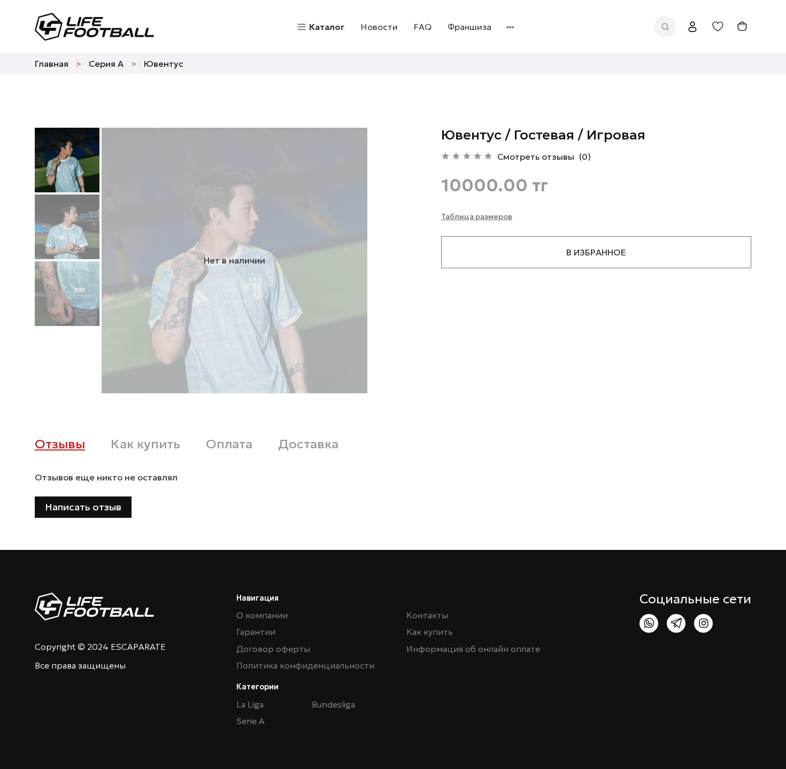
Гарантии (255, 632)
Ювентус (163, 63)
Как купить (429, 632)
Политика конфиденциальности (305, 666)
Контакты (427, 615)
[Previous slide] (123, 260)
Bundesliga (333, 705)
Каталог (326, 26)
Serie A (250, 721)
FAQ (422, 26)
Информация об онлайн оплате (473, 649)
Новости (379, 26)
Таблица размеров (476, 216)
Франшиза (469, 26)
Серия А (106, 63)
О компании (262, 615)
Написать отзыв (83, 507)
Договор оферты (273, 649)
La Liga (250, 705)
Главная (51, 63)
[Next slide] (346, 260)
